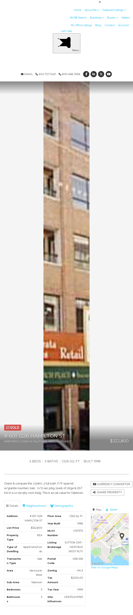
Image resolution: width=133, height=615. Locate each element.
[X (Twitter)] (101, 74)
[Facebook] (86, 74)
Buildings (96, 17)
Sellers (125, 17)
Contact (110, 25)
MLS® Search (78, 17)
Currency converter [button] (113, 484)
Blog (98, 25)
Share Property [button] (109, 492)
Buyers (111, 17)
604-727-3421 (47, 74)
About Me (91, 10)
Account (123, 25)
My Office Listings (81, 25)
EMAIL (28, 74)
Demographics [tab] (63, 505)
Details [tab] (13, 505)
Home (77, 10)
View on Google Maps (104, 567)
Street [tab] (113, 509)
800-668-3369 (70, 74)
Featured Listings (113, 10)
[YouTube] (108, 74)
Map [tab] (98, 509)
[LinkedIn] (94, 74)
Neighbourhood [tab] (35, 505)
